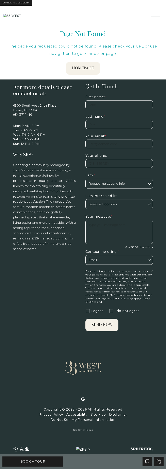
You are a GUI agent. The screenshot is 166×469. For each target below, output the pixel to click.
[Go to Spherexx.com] (142, 449)
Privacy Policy (51, 414)
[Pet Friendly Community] (27, 449)
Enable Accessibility (16, 2)
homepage (83, 68)
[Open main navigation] (155, 15)
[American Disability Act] (21, 449)
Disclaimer (118, 414)
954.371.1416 (22, 114)
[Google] (83, 399)
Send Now (102, 325)
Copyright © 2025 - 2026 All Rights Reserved (83, 409)
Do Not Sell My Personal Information (83, 420)
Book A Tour (32, 461)
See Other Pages (83, 430)
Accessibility (76, 414)
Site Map (98, 414)
